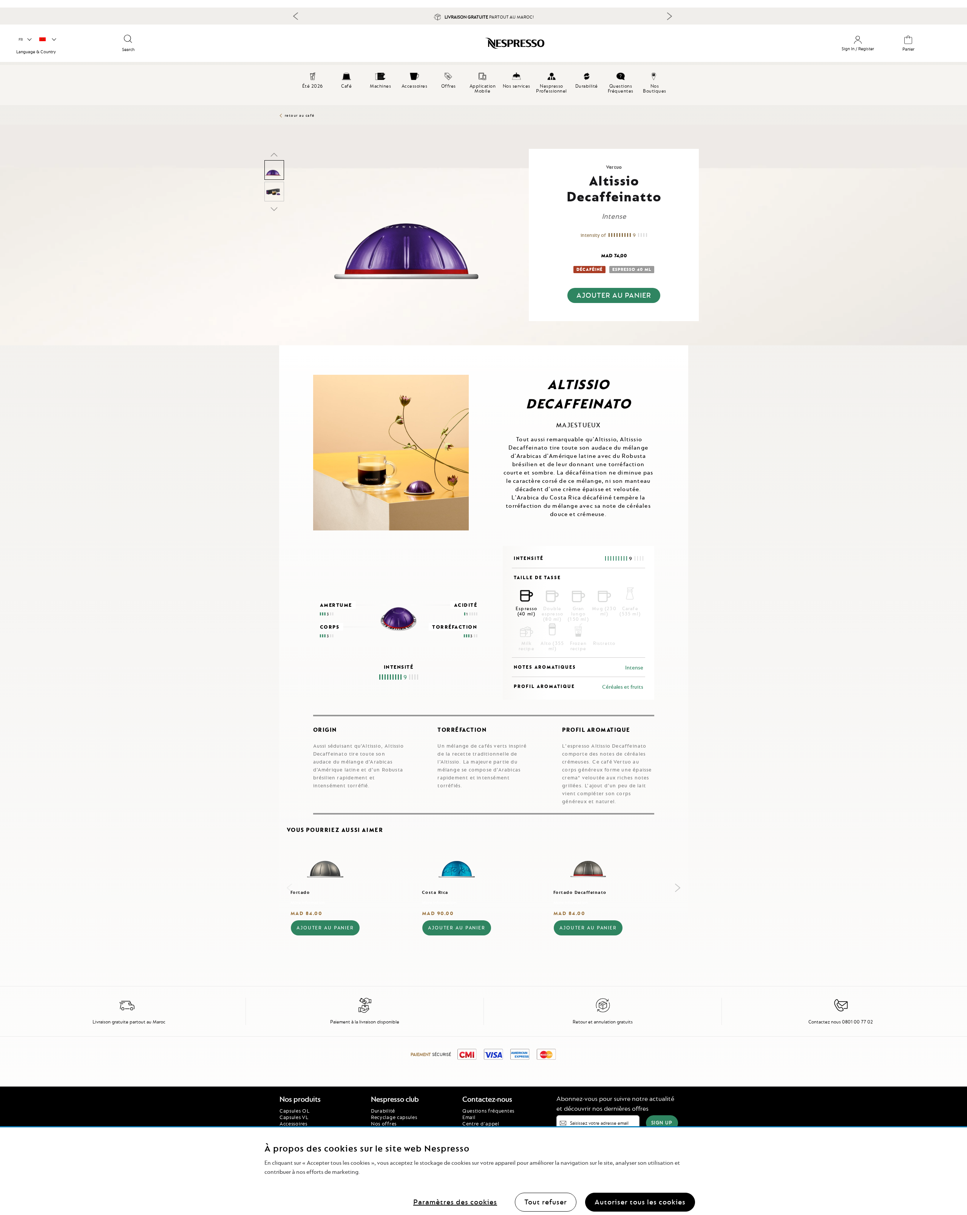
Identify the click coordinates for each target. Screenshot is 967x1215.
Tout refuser (545, 1201)
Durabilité (383, 1111)
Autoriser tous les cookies (640, 1201)
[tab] (281, 348)
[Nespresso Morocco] (415, 46)
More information (307, 902)
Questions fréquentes (488, 1111)
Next (669, 16)
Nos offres (384, 1124)
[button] (25, 39)
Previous (296, 16)
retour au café (300, 115)
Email (469, 1117)
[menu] (483, 85)
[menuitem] (346, 79)
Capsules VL (294, 1117)
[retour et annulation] (602, 1011)
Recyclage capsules (394, 1117)
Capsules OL (295, 1111)
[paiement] (364, 1011)
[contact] (840, 1011)
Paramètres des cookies (455, 1201)
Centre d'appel (480, 1124)
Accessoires (293, 1124)
